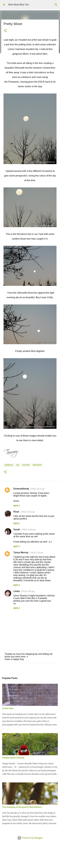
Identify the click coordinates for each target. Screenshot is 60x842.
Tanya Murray (20, 552)
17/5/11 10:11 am (37, 489)
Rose (16, 511)
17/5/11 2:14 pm (36, 553)
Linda (16, 591)
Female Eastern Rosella (13, 758)
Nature (26, 465)
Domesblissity (21, 488)
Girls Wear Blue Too (18, 4)
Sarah (16, 529)
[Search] (56, 4)
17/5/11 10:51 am (27, 512)
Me (17, 465)
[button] (5, 31)
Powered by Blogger (32, 838)
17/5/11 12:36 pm (28, 530)
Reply (16, 506)
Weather (37, 465)
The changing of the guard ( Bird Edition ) (22, 807)
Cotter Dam (7, 708)
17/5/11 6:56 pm (27, 591)
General (9, 465)
